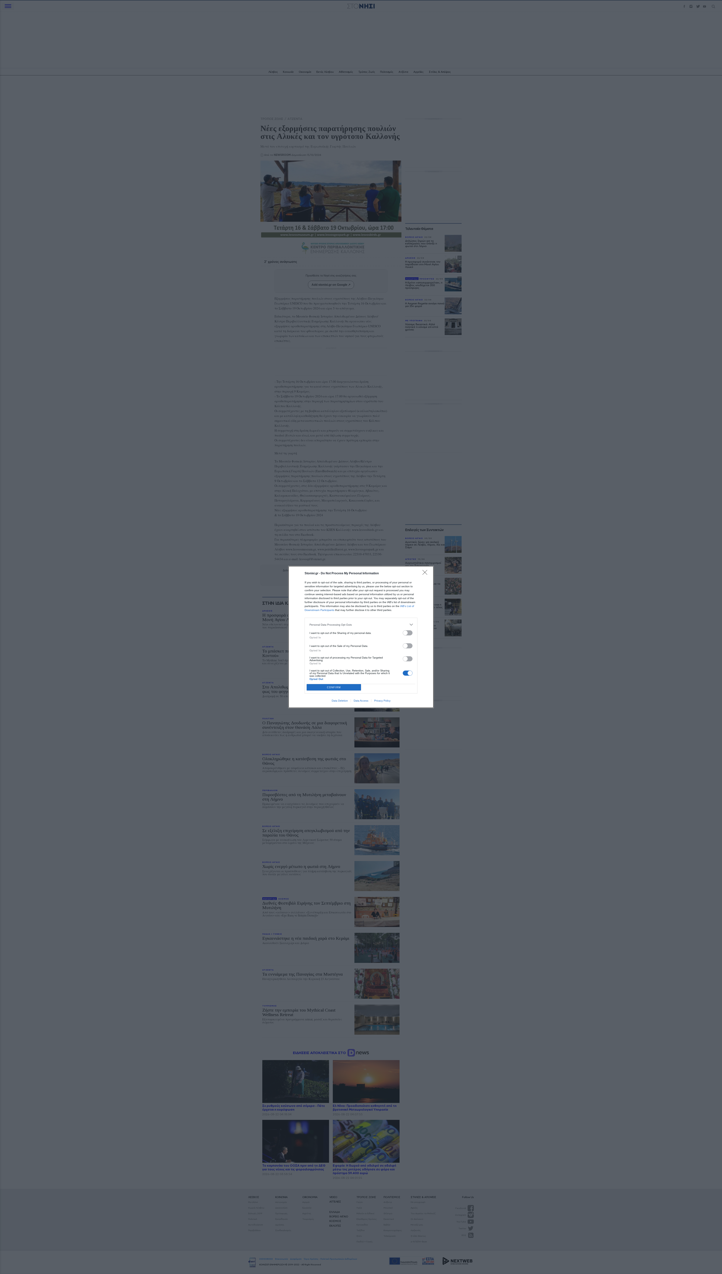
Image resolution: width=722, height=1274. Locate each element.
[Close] (426, 573)
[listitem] (361, 625)
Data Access (361, 700)
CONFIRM (334, 687)
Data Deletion (340, 700)
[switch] (408, 632)
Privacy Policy (382, 700)
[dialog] (361, 637)
